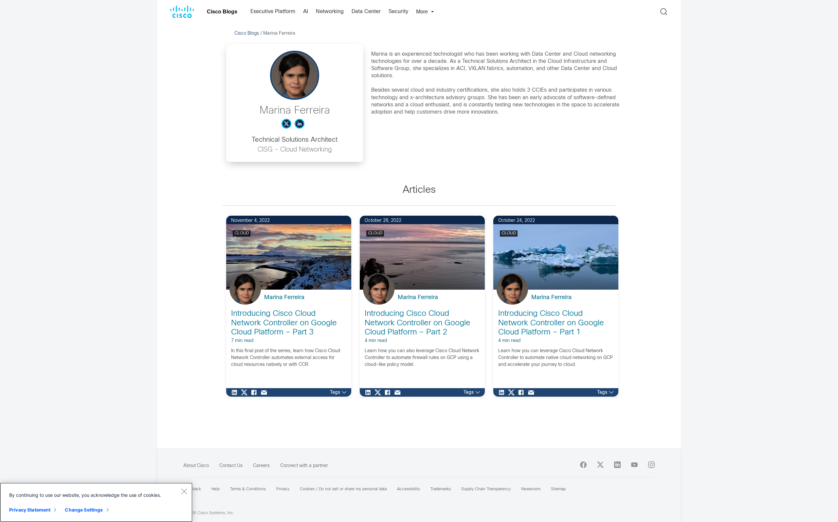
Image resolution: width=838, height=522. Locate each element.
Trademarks (440, 489)
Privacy (282, 489)
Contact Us (231, 466)
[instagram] (651, 464)
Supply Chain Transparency (486, 489)
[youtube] (634, 464)
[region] (96, 502)
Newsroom (530, 489)
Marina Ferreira (284, 297)
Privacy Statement (29, 510)
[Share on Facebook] (256, 392)
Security (398, 11)
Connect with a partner (304, 466)
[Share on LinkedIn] (236, 392)
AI (305, 11)
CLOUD (241, 233)
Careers (261, 466)
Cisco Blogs (222, 11)
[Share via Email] (265, 392)
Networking (330, 11)
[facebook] (583, 464)
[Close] (184, 491)
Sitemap (558, 489)
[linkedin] (617, 464)
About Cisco (196, 466)
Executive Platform (272, 11)
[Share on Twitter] (246, 392)
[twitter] (600, 464)
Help (215, 489)
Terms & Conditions (248, 489)
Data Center (366, 11)
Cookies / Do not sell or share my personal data (343, 489)
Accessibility (408, 489)
